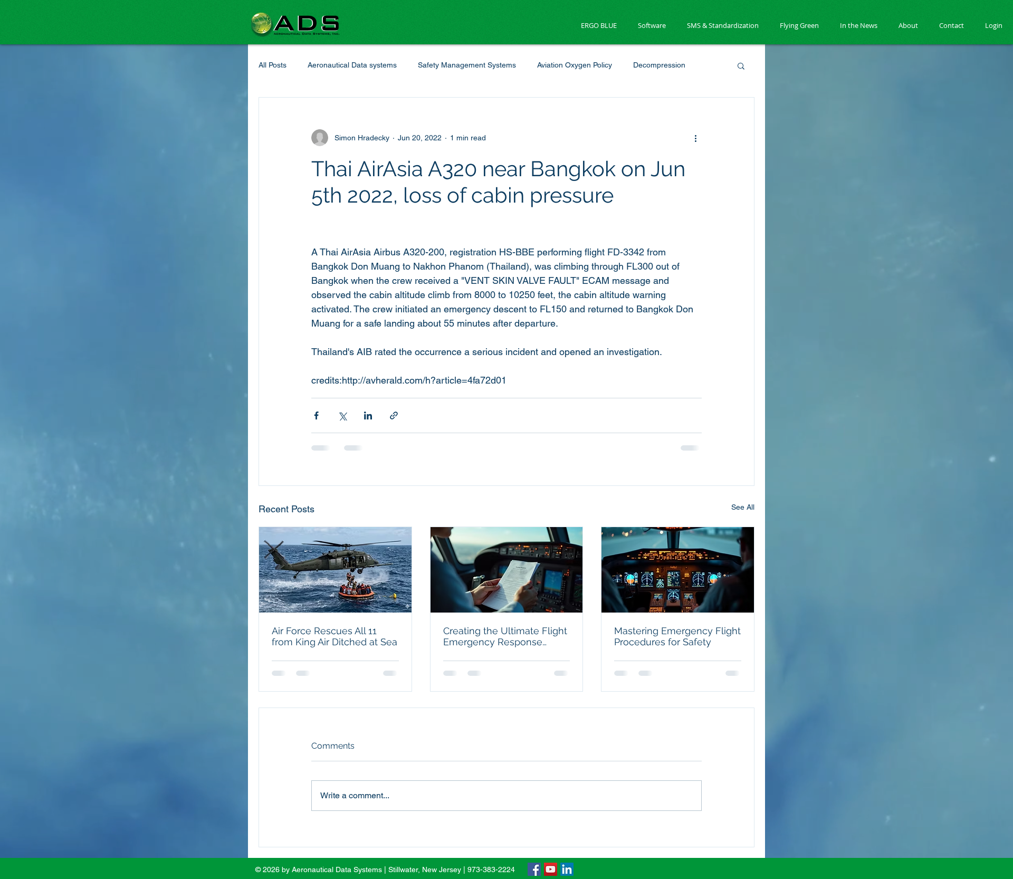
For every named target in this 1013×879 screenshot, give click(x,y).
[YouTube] (550, 793)
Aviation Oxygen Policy (574, 65)
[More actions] (695, 137)
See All (742, 507)
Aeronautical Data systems (352, 65)
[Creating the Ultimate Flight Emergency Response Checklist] (507, 570)
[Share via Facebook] (316, 415)
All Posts (272, 65)
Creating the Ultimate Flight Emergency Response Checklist (505, 636)
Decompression (659, 65)
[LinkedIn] (567, 793)
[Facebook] (534, 793)
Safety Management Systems (467, 65)
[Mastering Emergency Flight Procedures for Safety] (677, 570)
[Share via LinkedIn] (368, 415)
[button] (741, 65)
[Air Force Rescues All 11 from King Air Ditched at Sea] (335, 570)
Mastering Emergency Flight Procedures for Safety (677, 636)
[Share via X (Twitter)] (342, 415)
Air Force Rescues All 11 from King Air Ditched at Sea (334, 636)
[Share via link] (394, 415)
